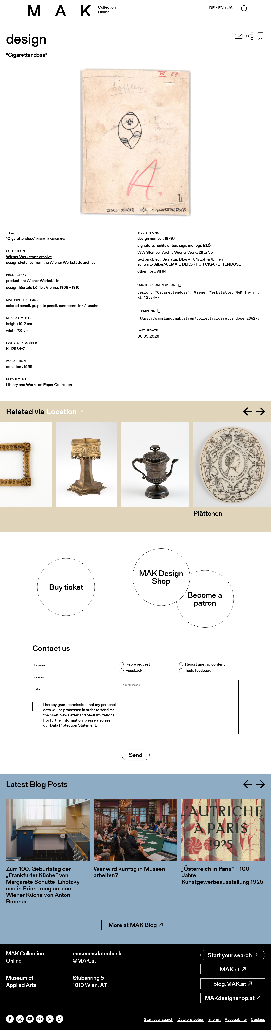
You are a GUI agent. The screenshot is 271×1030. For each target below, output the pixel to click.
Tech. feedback (198, 670)
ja (230, 7)
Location (61, 411)
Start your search (230, 955)
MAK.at (230, 969)
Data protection (190, 1019)
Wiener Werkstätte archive (29, 256)
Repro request (138, 664)
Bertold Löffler (31, 287)
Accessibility (236, 1019)
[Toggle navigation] (260, 9)
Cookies (258, 1019)
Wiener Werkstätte (43, 280)
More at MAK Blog (133, 925)
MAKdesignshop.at (230, 998)
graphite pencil (44, 305)
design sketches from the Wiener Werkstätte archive (50, 262)
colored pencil (18, 305)
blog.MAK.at (229, 983)
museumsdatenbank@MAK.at (97, 957)
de (212, 7)
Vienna (52, 287)
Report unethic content (205, 664)
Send (135, 755)
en (221, 7)
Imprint (214, 1019)
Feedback (134, 670)
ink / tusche (88, 305)
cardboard (67, 305)
